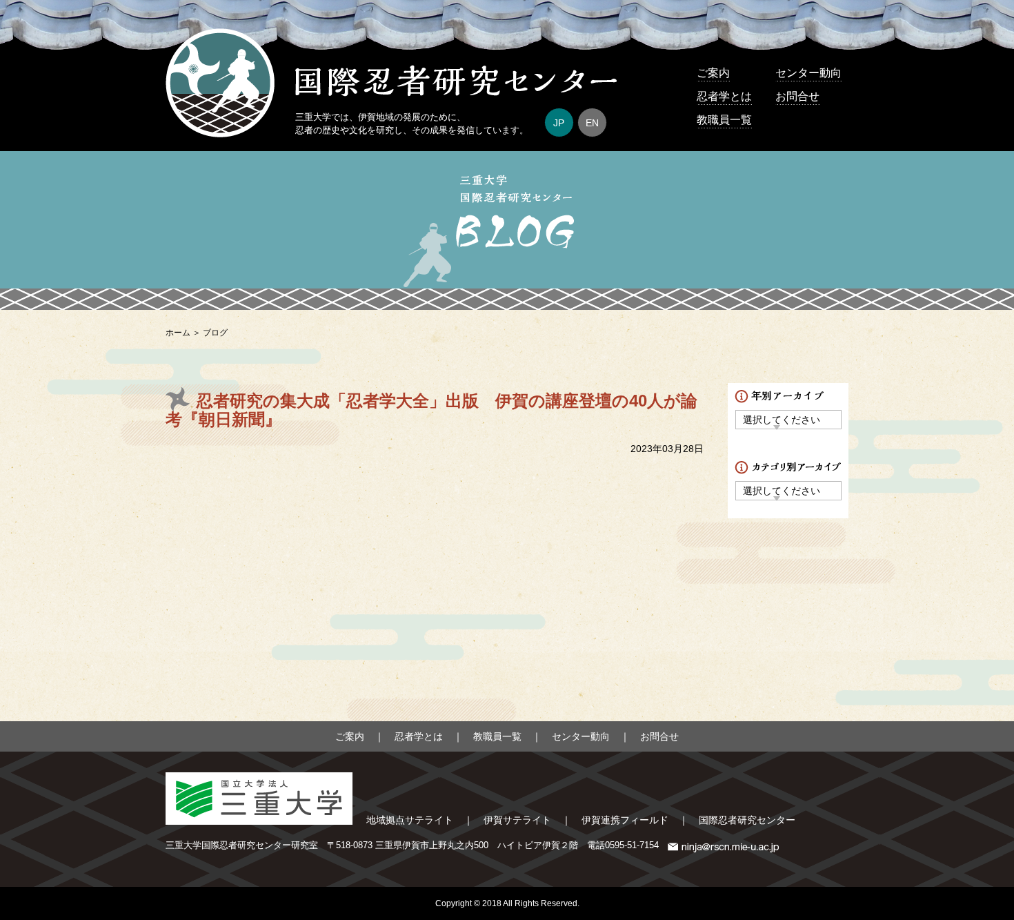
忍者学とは (724, 96)
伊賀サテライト (517, 819)
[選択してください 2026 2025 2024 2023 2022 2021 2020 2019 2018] (788, 419)
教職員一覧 (724, 120)
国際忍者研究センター (747, 819)
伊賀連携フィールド (624, 819)
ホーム (178, 332)
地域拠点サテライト (409, 819)
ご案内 (713, 73)
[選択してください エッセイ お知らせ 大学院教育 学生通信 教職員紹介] (788, 490)
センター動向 (808, 73)
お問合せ (797, 96)
